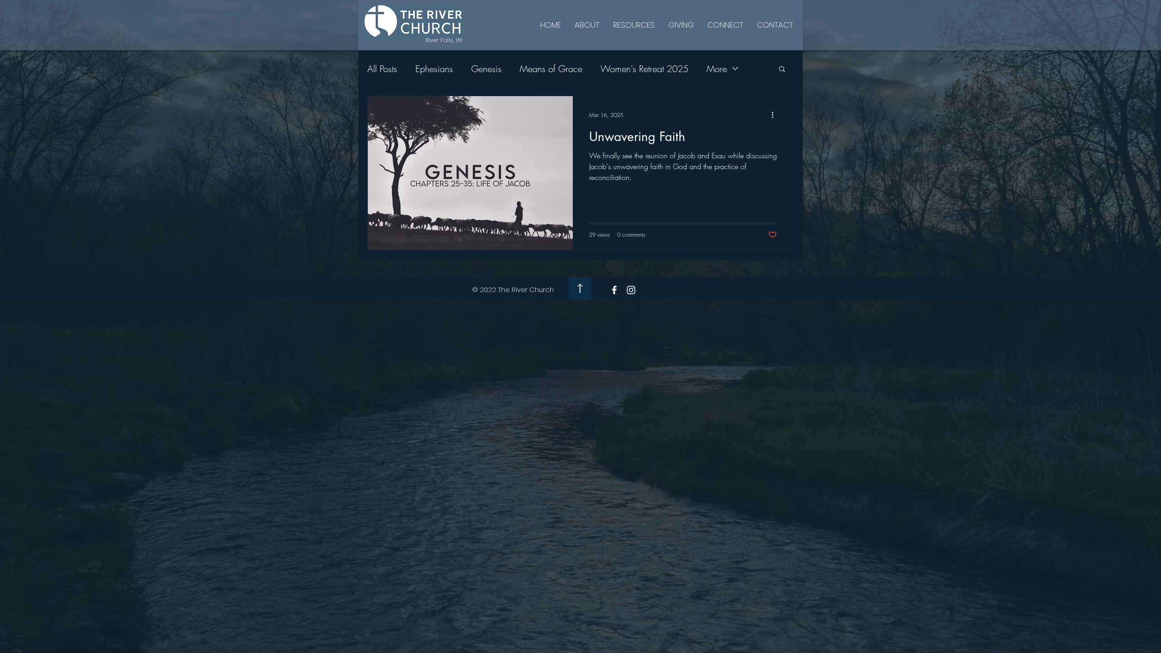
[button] (782, 69)
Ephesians (434, 68)
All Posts (382, 68)
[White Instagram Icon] (631, 290)
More (717, 68)
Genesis (486, 68)
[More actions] (775, 114)
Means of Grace (551, 68)
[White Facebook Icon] (614, 290)
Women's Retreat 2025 (644, 68)
